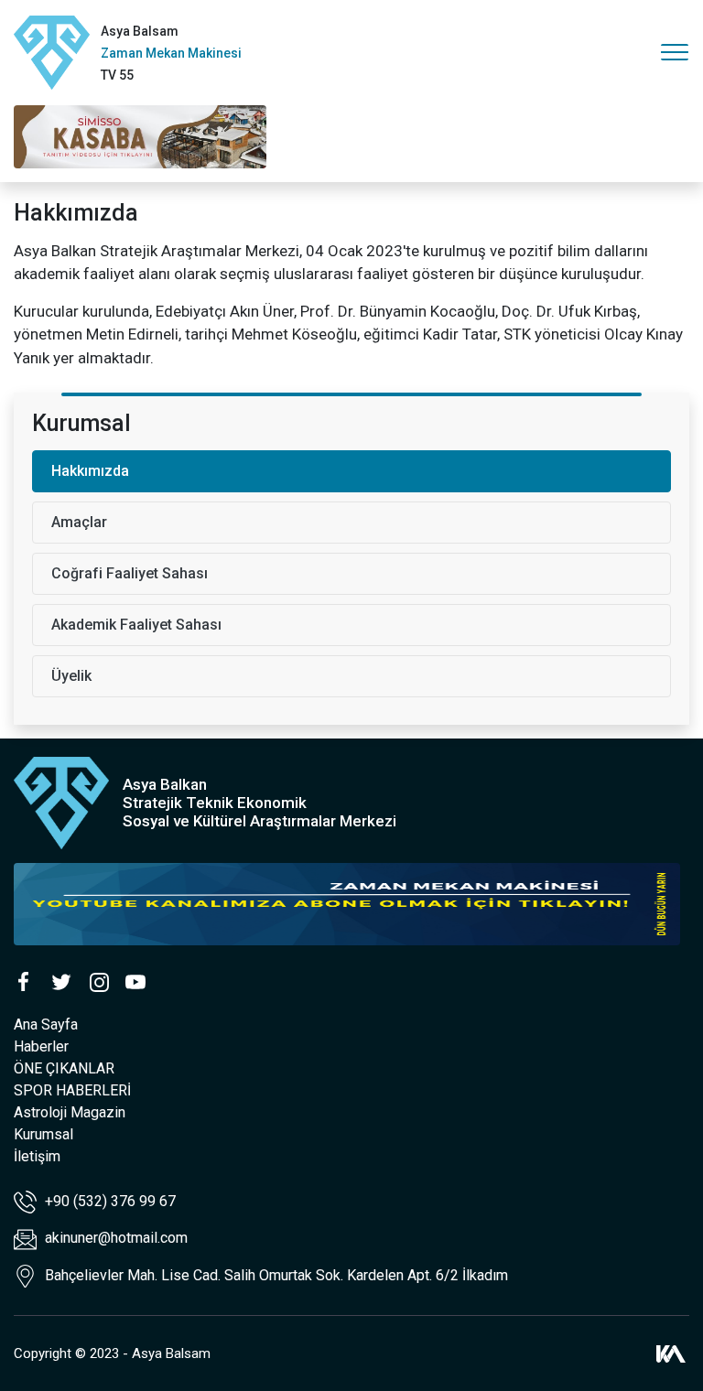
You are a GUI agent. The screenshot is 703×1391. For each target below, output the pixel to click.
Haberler (41, 1046)
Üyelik (71, 676)
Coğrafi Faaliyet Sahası (129, 573)
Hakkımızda (90, 471)
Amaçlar (79, 522)
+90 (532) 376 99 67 (108, 1201)
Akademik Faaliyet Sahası (136, 624)
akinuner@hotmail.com (116, 1237)
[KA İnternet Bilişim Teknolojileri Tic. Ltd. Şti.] (671, 1353)
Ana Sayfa (46, 1024)
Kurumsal (43, 1134)
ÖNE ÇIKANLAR (64, 1068)
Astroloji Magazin (69, 1112)
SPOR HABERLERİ (72, 1090)
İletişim (37, 1156)
